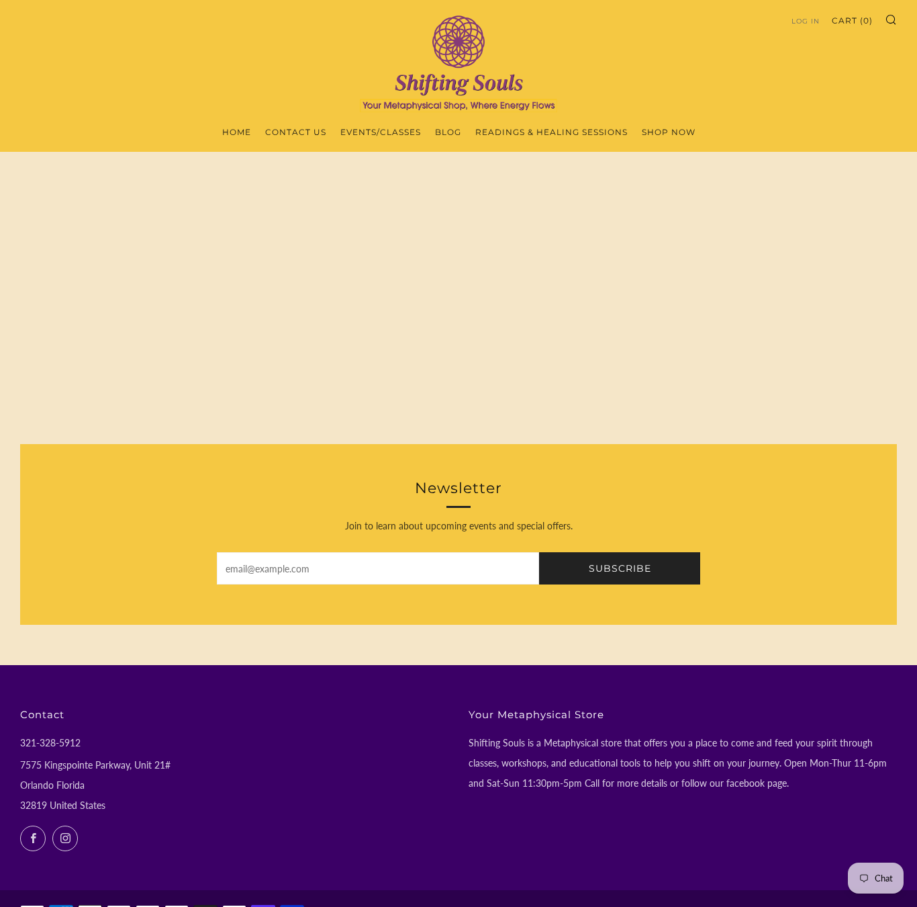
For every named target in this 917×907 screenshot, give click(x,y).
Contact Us (295, 132)
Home (236, 132)
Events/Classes (380, 132)
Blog (448, 132)
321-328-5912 (50, 742)
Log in (805, 21)
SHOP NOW (668, 132)
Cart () (852, 20)
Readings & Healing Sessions (551, 132)
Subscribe (620, 568)
